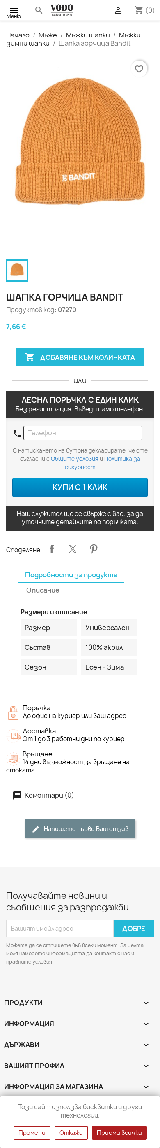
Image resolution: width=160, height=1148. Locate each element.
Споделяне (51, 549)
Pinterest (93, 549)
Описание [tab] (42, 590)
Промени (32, 1132)
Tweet (72, 549)
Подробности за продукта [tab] (71, 574)
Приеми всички (119, 1132)
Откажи (71, 1132)
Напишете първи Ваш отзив (85, 829)
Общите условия (74, 458)
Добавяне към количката (80, 357)
